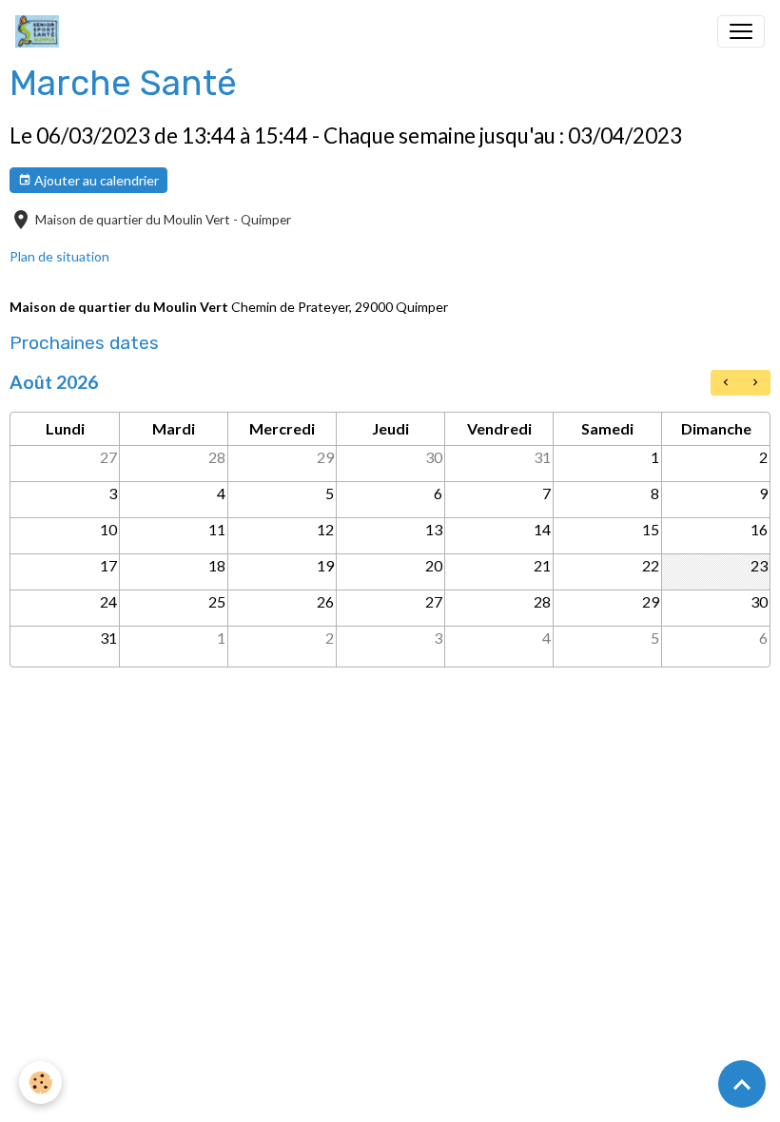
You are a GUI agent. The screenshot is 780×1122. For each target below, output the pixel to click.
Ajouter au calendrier (95, 180)
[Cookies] (40, 1082)
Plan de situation (59, 256)
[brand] (41, 31)
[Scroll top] (742, 1084)
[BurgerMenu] (741, 31)
